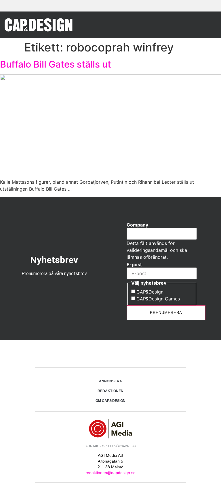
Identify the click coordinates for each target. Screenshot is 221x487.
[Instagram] (110, 354)
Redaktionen (110, 391)
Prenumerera (166, 312)
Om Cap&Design (110, 401)
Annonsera (110, 381)
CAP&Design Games (158, 298)
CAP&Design (149, 291)
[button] (209, 25)
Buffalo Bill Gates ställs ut (55, 64)
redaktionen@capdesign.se (110, 472)
